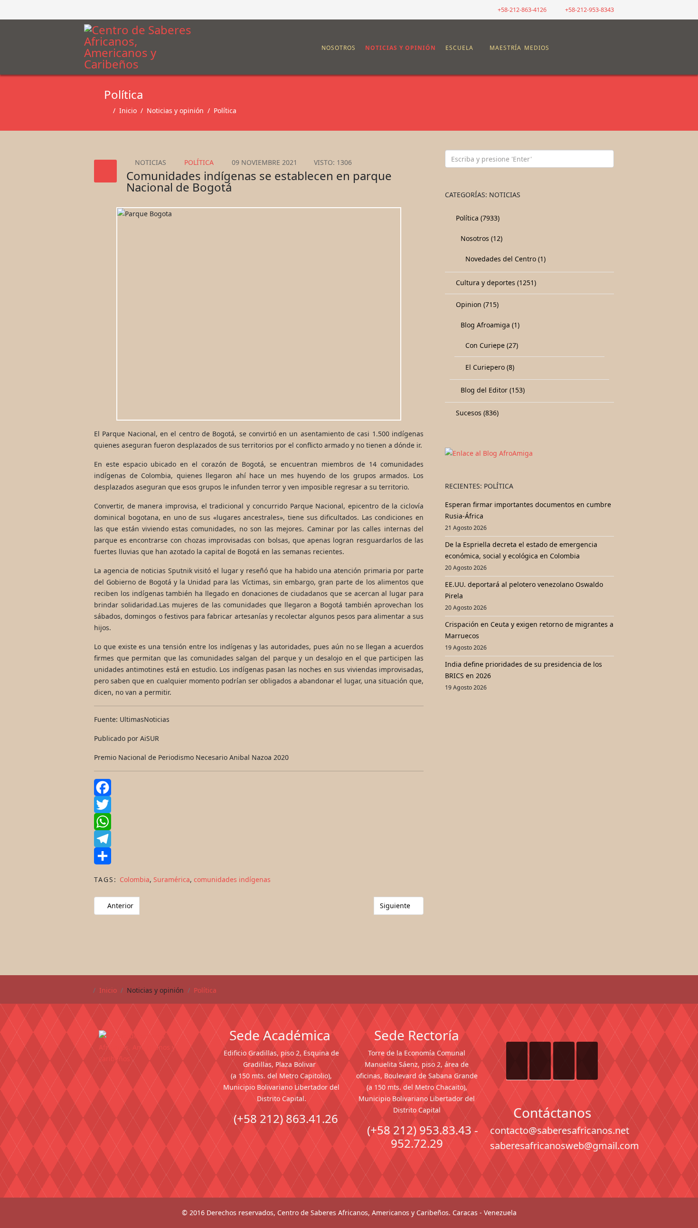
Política (225, 110)
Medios (536, 48)
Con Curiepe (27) (490, 345)
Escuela (459, 48)
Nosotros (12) (480, 238)
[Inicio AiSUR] (146, 1097)
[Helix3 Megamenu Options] (608, 43)
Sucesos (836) (476, 412)
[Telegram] (259, 838)
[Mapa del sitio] (575, 48)
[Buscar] (590, 48)
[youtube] (111, 9)
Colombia (135, 879)
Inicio (128, 110)
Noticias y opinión (400, 48)
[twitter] (99, 9)
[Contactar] (583, 48)
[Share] (259, 855)
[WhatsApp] (259, 821)
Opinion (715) (476, 304)
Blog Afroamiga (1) (489, 324)
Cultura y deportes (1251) (495, 282)
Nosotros (338, 48)
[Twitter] (259, 804)
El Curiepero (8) (488, 367)
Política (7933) (477, 217)
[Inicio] (316, 48)
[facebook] (87, 9)
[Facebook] (259, 787)
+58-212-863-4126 (522, 10)
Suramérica (171, 879)
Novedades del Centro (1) (504, 258)
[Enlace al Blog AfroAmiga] (529, 453)
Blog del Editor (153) (492, 389)
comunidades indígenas (232, 879)
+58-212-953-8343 (589, 10)
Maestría (504, 48)
